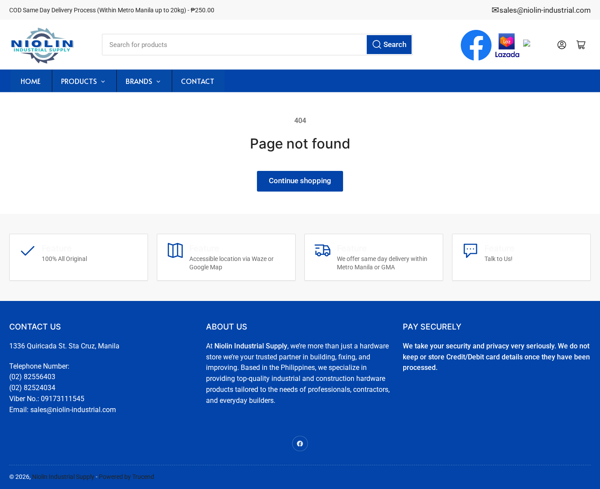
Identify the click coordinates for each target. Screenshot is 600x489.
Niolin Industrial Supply (63, 476)
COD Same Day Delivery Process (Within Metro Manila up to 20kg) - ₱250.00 (111, 10)
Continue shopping (300, 181)
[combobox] (257, 44)
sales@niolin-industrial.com (545, 10)
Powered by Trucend (126, 476)
